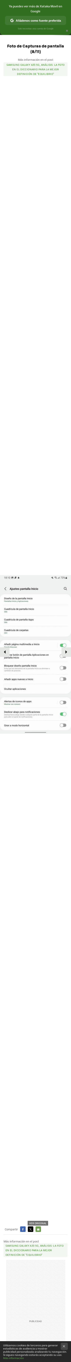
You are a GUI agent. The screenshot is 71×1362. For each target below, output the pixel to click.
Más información (13, 1358)
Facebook (23, 1229)
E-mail (38, 1229)
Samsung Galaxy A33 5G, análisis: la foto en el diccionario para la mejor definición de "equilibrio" (36, 69)
